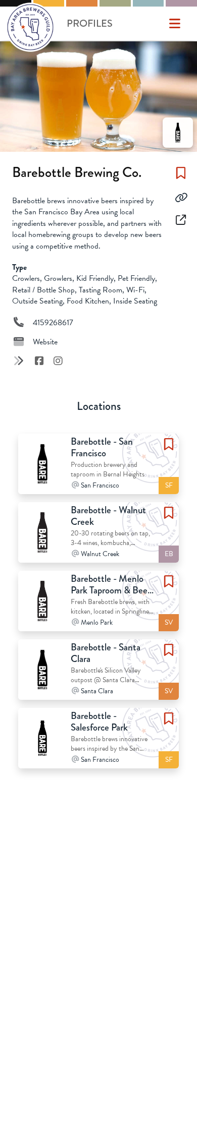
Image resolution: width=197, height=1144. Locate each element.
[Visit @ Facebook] (40, 361)
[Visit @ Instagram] (58, 361)
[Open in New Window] (181, 220)
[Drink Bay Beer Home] (30, 29)
